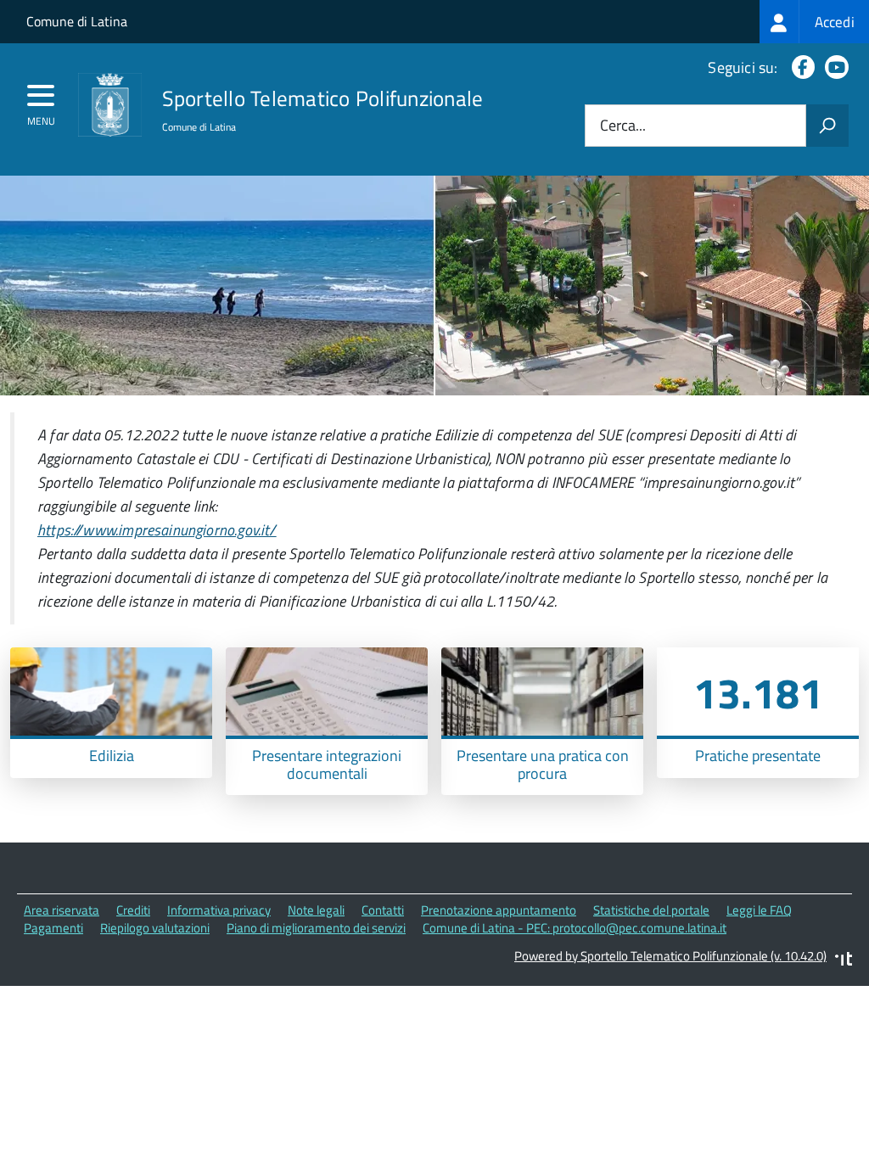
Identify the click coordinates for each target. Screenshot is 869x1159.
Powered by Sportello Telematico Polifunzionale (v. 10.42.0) (670, 956)
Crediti (133, 910)
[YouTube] (833, 67)
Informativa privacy (219, 910)
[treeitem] (814, 21)
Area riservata (61, 910)
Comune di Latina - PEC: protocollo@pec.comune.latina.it (574, 928)
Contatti (383, 910)
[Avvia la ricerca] (827, 125)
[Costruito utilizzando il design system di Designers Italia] (843, 961)
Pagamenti (53, 928)
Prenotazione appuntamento (498, 910)
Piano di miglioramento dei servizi (316, 928)
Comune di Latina (76, 21)
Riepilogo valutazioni (155, 928)
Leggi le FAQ (759, 910)
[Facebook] (800, 67)
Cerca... (623, 126)
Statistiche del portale (651, 910)
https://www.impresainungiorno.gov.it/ (157, 529)
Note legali (316, 910)
